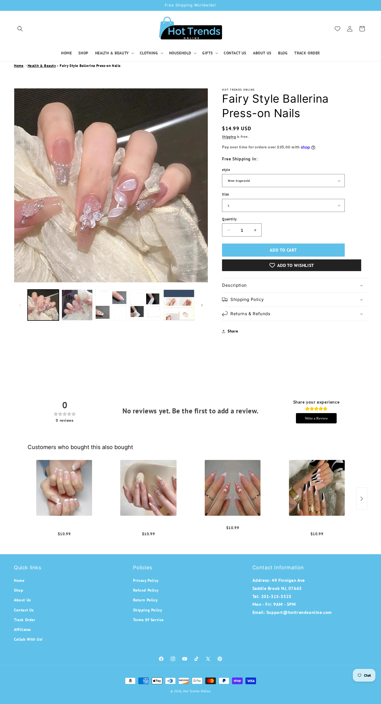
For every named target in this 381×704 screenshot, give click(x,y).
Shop (18, 590)
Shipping (229, 136)
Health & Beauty (42, 65)
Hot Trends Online (197, 691)
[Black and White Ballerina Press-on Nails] (317, 488)
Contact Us (24, 610)
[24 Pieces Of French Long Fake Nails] (64, 488)
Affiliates (22, 629)
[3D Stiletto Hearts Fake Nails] (232, 488)
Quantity (229, 219)
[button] (20, 29)
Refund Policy (145, 590)
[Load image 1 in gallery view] (43, 305)
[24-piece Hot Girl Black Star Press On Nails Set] (148, 488)
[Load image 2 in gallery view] (77, 305)
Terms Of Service (148, 619)
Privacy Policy (145, 580)
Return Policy (145, 600)
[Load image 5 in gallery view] (179, 305)
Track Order (24, 619)
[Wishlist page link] (337, 29)
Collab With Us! (28, 639)
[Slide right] (202, 305)
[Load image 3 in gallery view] (111, 305)
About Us (22, 600)
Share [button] (233, 331)
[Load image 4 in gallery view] (145, 305)
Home (18, 65)
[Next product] (361, 499)
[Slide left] (20, 305)
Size (225, 194)
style (226, 169)
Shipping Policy (147, 610)
